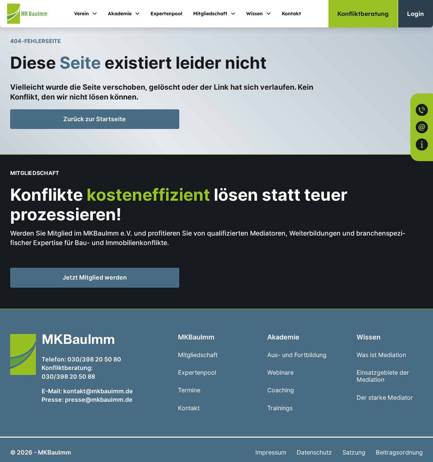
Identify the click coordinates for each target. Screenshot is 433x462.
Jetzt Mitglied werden (107, 279)
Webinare (280, 372)
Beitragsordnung (399, 452)
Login (415, 13)
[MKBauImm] (23, 13)
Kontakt (291, 13)
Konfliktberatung (363, 13)
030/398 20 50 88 (68, 376)
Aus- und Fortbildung (296, 354)
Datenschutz (314, 452)
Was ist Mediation (381, 354)
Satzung (353, 452)
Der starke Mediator (385, 397)
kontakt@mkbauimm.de (98, 391)
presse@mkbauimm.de (99, 399)
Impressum (270, 452)
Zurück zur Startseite (94, 119)
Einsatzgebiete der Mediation (383, 376)
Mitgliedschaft (210, 13)
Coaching (280, 390)
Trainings (280, 408)
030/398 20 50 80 (94, 359)
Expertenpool (166, 13)
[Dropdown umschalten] (94, 13)
